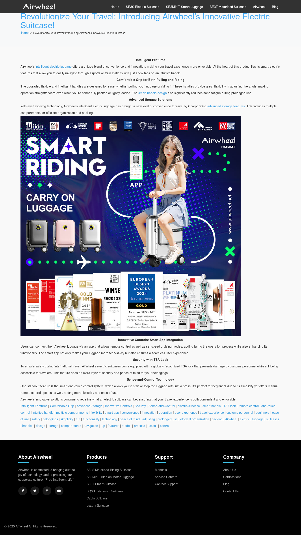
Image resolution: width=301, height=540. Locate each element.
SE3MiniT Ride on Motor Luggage (110, 477)
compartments (71, 425)
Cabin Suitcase (97, 498)
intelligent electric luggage (53, 66)
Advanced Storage (89, 406)
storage (53, 425)
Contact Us (231, 491)
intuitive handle (43, 412)
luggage (258, 419)
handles (27, 425)
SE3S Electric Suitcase (142, 6)
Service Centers (166, 477)
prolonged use (168, 419)
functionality (91, 419)
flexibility (96, 412)
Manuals (161, 469)
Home (114, 6)
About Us (229, 469)
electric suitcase (189, 406)
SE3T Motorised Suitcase (228, 6)
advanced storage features (226, 106)
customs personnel (240, 412)
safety (36, 419)
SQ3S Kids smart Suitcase (105, 491)
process (139, 425)
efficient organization (194, 419)
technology (109, 419)
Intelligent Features (33, 406)
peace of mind (130, 419)
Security (140, 406)
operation (165, 412)
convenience (130, 412)
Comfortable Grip (62, 406)
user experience (186, 412)
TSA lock (229, 406)
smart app (112, 412)
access (152, 425)
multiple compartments (72, 412)
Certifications (232, 477)
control (164, 425)
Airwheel (259, 6)
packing (217, 419)
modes (126, 425)
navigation (91, 425)
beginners (262, 412)
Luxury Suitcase (98, 505)
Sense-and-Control (162, 406)
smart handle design (152, 93)
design (40, 425)
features (113, 425)
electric (245, 419)
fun (78, 419)
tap (103, 425)
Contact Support (166, 484)
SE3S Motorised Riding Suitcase (109, 469)
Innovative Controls (118, 406)
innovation (149, 412)
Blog (275, 6)
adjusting (148, 419)
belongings (50, 419)
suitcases (272, 419)
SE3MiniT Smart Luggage (184, 6)
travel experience (212, 412)
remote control (248, 406)
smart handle (212, 406)
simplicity (67, 419)
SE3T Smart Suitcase (101, 484)
